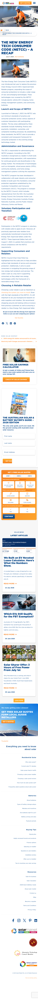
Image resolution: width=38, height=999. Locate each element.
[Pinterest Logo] (30, 920)
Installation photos (30, 855)
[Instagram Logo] (19, 920)
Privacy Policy (32, 909)
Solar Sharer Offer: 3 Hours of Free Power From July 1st (17, 667)
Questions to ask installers (28, 850)
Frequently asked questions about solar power (22, 786)
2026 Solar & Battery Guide (28, 884)
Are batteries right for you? (28, 812)
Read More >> (10, 583)
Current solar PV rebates (28, 766)
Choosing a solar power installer (26, 774)
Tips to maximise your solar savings (25, 863)
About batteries (31, 800)
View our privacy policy (31, 977)
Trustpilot (4, 741)
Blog (7, 30)
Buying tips (32, 834)
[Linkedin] (35, 920)
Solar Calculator (31, 880)
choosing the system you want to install (15, 292)
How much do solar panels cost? (26, 782)
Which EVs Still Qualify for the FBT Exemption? (19, 615)
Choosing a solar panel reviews (27, 778)
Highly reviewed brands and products (25, 838)
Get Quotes (19, 318)
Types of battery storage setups (26, 804)
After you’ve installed (29, 859)
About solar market (30, 889)
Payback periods (31, 821)
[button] (34, 3)
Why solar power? (30, 762)
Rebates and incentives (29, 808)
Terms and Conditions (29, 905)
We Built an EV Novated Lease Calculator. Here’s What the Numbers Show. (19, 561)
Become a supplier (30, 901)
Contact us (33, 893)
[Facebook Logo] (13, 920)
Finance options (31, 842)
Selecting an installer (30, 846)
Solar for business (31, 876)
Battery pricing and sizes (28, 816)
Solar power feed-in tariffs (28, 770)
